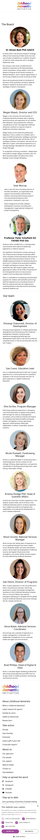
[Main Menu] (2, 5)
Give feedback (7, 772)
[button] (20, 837)
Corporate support (9, 744)
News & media (8, 765)
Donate (5, 729)
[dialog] (20, 822)
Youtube (8, 792)
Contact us (6, 768)
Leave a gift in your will (11, 741)
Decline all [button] (29, 831)
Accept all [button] (10, 831)
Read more (18, 814)
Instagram (9, 785)
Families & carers (9, 713)
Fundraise (6, 737)
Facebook (9, 781)
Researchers (7, 720)
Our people (6, 757)
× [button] (37, 806)
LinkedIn (8, 789)
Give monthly (7, 733)
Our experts (7, 761)
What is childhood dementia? (13, 705)
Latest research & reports (12, 709)
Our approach (7, 754)
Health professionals (10, 717)
